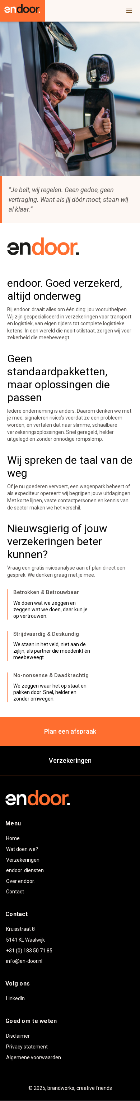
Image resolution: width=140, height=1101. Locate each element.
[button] (129, 11)
